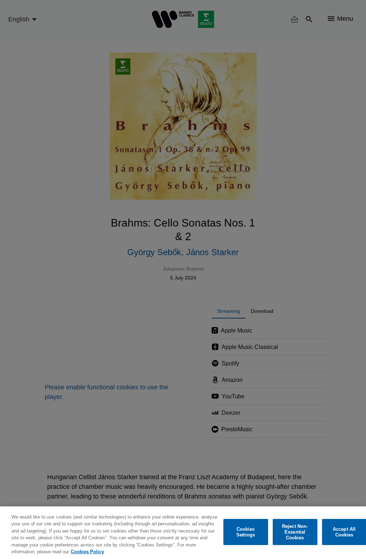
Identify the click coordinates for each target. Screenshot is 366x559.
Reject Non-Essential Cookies (295, 532)
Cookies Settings (245, 532)
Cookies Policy (87, 551)
